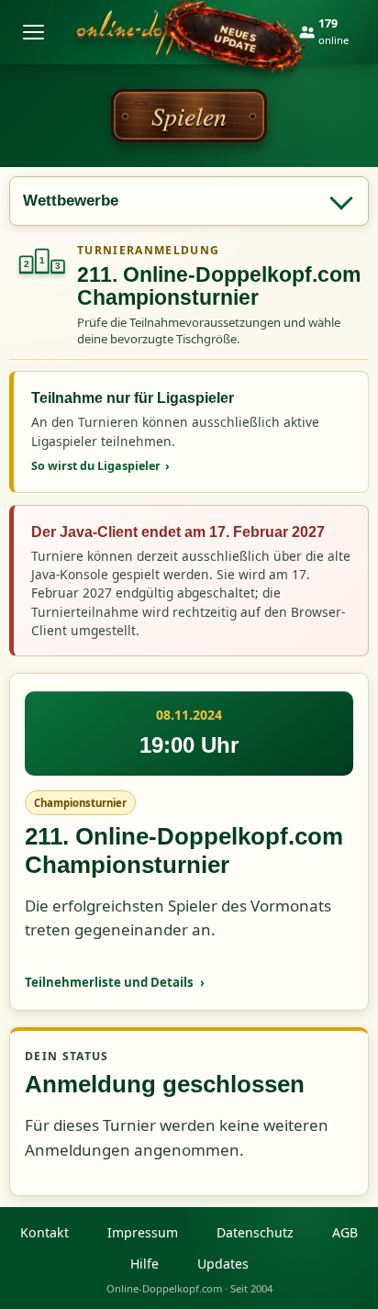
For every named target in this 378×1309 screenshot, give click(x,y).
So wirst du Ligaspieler (100, 465)
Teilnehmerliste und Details (115, 982)
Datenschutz (255, 1232)
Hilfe (144, 1263)
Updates (223, 1263)
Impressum (142, 1232)
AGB (345, 1232)
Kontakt (44, 1232)
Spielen (189, 115)
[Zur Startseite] (176, 32)
